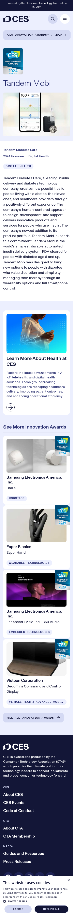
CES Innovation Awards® (28, 34)
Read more (51, 896)
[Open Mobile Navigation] (65, 19)
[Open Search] (53, 19)
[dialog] (36, 896)
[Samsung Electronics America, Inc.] (36, 470)
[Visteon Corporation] (36, 673)
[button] (36, 901)
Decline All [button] (51, 909)
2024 (59, 34)
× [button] (68, 880)
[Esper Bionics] (36, 537)
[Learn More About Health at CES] (36, 362)
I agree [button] (18, 909)
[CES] (16, 19)
